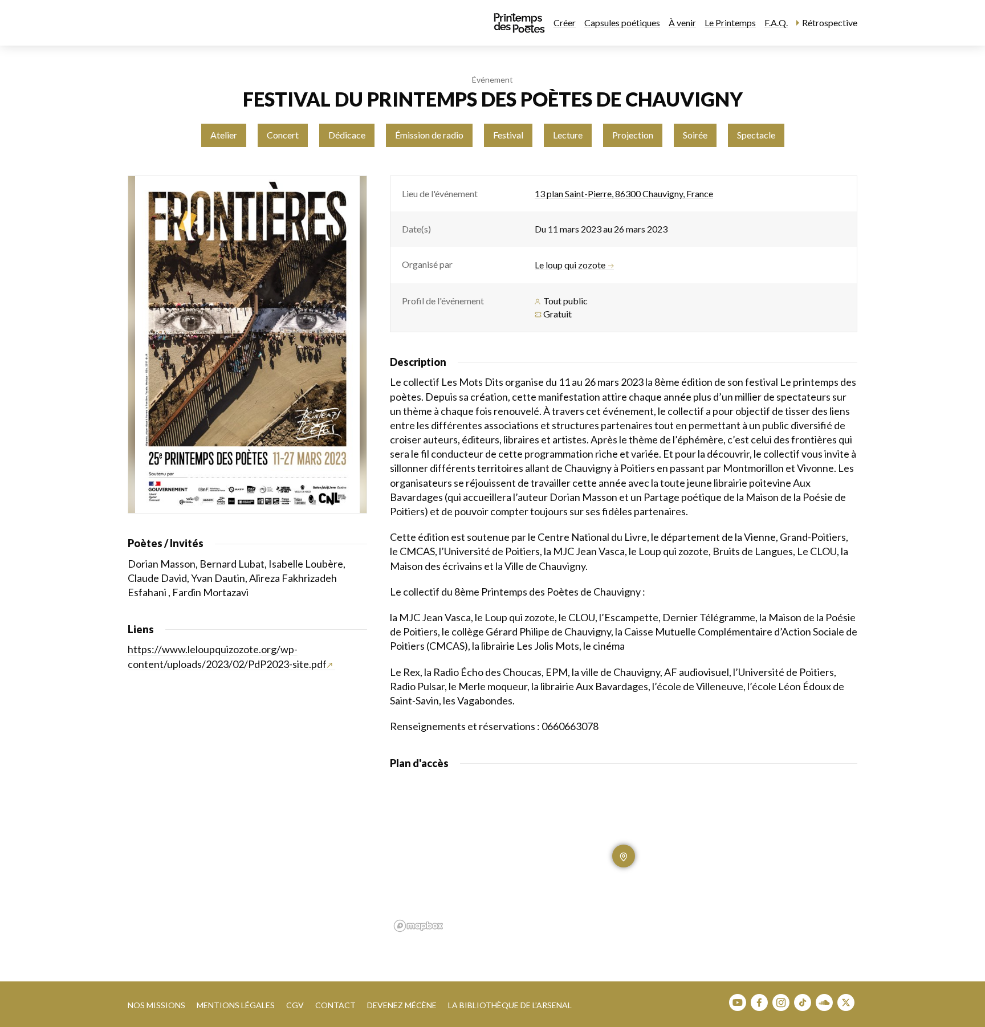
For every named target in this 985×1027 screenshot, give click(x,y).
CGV (295, 1005)
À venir (682, 22)
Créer (564, 22)
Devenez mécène (402, 1005)
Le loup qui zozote (570, 265)
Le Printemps (730, 22)
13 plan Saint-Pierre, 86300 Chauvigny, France (624, 193)
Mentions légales (236, 1005)
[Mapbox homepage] (418, 925)
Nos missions (156, 1005)
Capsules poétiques (622, 22)
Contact (335, 1005)
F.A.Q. (776, 22)
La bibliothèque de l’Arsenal (510, 1005)
